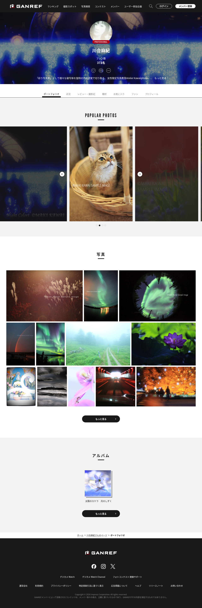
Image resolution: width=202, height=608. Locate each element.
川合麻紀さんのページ (97, 535)
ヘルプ (138, 585)
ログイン (164, 6)
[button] (62, 174)
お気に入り (119, 93)
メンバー (115, 6)
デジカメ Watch (67, 576)
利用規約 (39, 585)
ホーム (80, 535)
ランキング (53, 6)
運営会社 (23, 585)
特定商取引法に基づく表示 (91, 585)
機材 (104, 93)
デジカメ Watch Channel (93, 576)
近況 (68, 93)
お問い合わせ (177, 585)
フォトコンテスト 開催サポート (127, 576)
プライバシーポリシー (61, 585)
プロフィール (151, 93)
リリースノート (156, 585)
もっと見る (160, 78)
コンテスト (100, 6)
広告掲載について (119, 585)
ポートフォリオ (51, 93)
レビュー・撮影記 (86, 93)
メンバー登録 (185, 6)
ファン (134, 93)
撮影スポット (70, 6)
